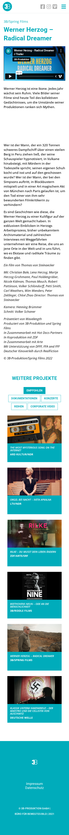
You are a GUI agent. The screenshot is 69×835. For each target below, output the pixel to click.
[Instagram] (48, 6)
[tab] (34, 390)
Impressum (34, 784)
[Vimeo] (54, 6)
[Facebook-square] (42, 6)
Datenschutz (34, 788)
